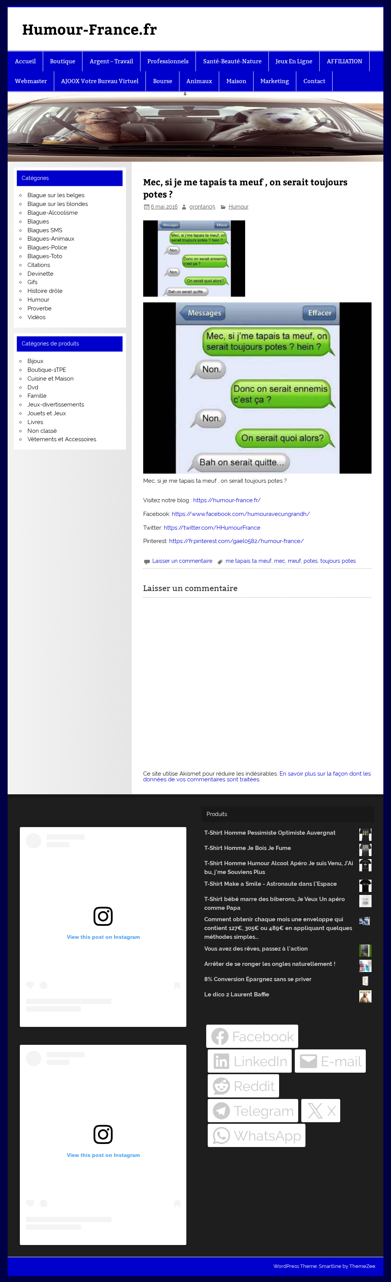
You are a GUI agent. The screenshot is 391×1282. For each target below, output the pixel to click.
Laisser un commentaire (182, 561)
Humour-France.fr (89, 29)
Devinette (40, 273)
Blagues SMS (44, 230)
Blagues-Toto (44, 256)
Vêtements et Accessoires (61, 439)
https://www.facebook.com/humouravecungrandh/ (241, 514)
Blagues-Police (47, 247)
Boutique (62, 61)
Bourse (162, 81)
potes (311, 561)
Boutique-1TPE (46, 369)
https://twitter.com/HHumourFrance (212, 527)
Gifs (32, 282)
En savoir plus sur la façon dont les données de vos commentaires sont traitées (257, 776)
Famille (37, 395)
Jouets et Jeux (46, 413)
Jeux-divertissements (55, 404)
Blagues (38, 221)
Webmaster (31, 81)
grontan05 (202, 207)
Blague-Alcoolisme (52, 212)
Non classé (42, 430)
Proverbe (39, 308)
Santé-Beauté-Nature (232, 61)
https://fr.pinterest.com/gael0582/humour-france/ (236, 541)
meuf (294, 561)
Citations (38, 265)
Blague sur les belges (55, 195)
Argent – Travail (111, 61)
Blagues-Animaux (50, 238)
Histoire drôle (45, 291)
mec (279, 561)
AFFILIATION (344, 61)
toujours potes (338, 561)
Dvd (32, 387)
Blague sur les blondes (57, 204)
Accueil (25, 61)
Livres (35, 422)
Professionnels (168, 61)
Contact (314, 81)
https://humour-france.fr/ (227, 500)
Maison (236, 81)
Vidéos (36, 317)
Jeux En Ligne (294, 61)
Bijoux (35, 361)
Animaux (199, 81)
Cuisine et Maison (50, 378)
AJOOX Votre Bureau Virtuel (100, 81)
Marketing (274, 81)
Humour (239, 207)
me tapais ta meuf (248, 561)
